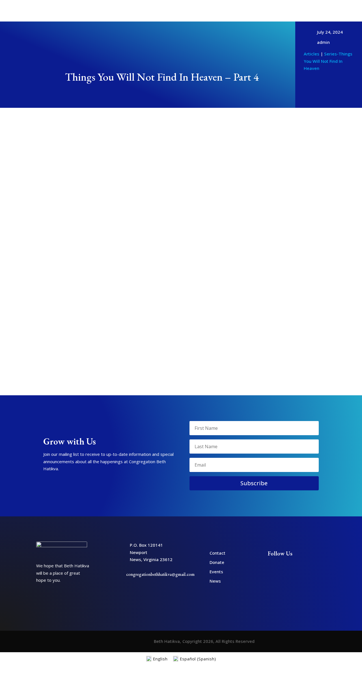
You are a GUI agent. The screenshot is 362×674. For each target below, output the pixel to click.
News (215, 581)
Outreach (196, 10)
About (83, 10)
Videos (224, 10)
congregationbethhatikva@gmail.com (160, 574)
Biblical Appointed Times (152, 10)
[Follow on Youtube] (314, 6)
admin (323, 42)
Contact (327, 10)
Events (216, 571)
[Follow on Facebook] (305, 6)
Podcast (245, 10)
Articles (109, 10)
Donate (309, 10)
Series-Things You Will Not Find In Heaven (328, 61)
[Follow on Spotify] (323, 6)
